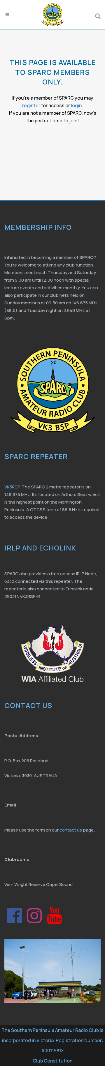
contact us (71, 830)
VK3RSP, (12, 487)
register (31, 105)
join (73, 120)
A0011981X (52, 1050)
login (76, 105)
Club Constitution (52, 1061)
